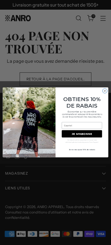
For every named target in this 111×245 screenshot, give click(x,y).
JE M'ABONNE (82, 133)
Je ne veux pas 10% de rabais (82, 149)
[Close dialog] (104, 91)
